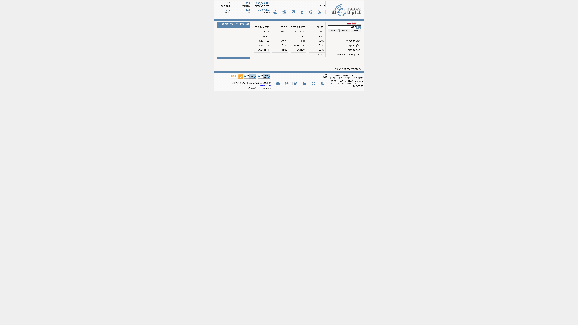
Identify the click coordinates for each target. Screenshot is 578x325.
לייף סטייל (264, 45)
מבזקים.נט (265, 85)
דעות (321, 31)
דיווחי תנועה (263, 49)
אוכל (321, 40)
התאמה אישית (353, 41)
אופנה (321, 49)
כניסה (322, 5)
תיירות (284, 36)
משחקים (301, 49)
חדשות (320, 27)
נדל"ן (321, 45)
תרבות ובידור (298, 31)
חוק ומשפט (299, 45)
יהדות (302, 40)
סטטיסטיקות (354, 50)
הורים (266, 36)
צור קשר (325, 75)
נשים (284, 49)
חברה (284, 31)
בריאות (265, 31)
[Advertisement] (307, 63)
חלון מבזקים (354, 45)
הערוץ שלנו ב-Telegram (348, 54)
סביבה (320, 36)
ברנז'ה (284, 45)
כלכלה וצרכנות (298, 27)
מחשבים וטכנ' (262, 27)
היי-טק (284, 40)
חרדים (320, 54)
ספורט (284, 27)
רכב (303, 36)
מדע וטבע (264, 40)
